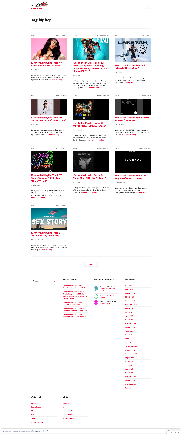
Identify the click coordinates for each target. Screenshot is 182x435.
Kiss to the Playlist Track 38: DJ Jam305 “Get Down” (132, 119)
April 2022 (129, 289)
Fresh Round (36, 407)
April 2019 (129, 316)
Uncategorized (37, 422)
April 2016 (129, 369)
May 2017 (128, 342)
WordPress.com (69, 418)
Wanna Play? (105, 304)
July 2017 (128, 335)
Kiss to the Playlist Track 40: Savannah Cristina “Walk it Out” (48, 119)
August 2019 (129, 308)
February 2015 (130, 384)
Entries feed (67, 411)
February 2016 (130, 376)
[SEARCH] (148, 6)
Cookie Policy (40, 431)
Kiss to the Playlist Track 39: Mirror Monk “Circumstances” (89, 124)
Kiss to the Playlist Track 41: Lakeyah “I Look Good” (130, 67)
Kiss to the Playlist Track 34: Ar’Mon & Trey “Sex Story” (46, 234)
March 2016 (129, 373)
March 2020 (129, 297)
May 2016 (128, 365)
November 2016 (131, 346)
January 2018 (130, 327)
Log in (65, 407)
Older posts (91, 264)
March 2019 (129, 320)
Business (34, 403)
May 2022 (128, 286)
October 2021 (130, 293)
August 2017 (129, 331)
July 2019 (128, 312)
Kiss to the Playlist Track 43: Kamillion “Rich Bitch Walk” (46, 64)
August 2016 (129, 358)
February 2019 (130, 323)
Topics (33, 418)
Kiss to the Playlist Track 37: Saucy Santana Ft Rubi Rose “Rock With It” (46, 178)
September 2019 (131, 304)
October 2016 (130, 350)
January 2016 (130, 380)
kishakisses (37, 8)
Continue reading (55, 80)
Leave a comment (61, 35)
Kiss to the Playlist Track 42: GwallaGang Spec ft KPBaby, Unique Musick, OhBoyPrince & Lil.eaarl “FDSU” (90, 67)
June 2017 (129, 339)
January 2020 (130, 301)
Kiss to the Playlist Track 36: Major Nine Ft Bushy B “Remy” (89, 176)
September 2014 (131, 388)
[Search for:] (44, 281)
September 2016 (131, 354)
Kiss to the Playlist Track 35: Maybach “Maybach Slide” (130, 177)
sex (32, 414)
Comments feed (68, 414)
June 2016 (129, 361)
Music (33, 35)
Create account (68, 403)
